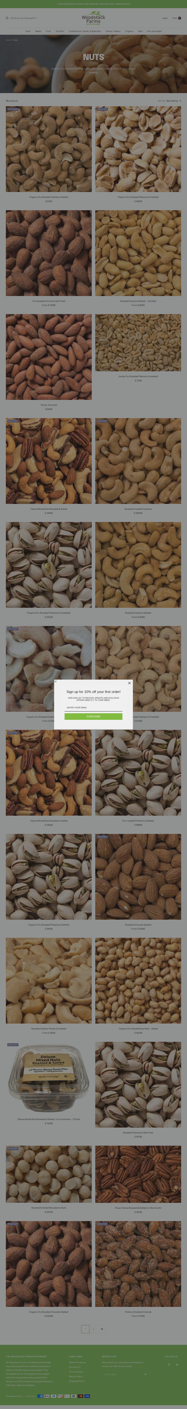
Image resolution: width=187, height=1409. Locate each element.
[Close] (129, 683)
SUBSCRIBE (94, 716)
